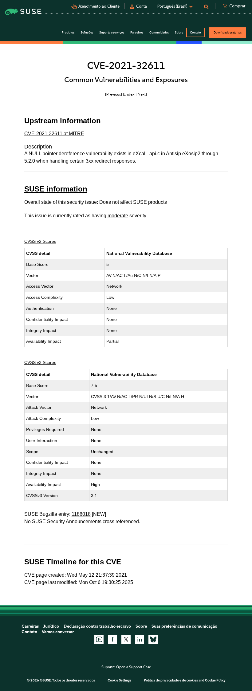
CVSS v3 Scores (40, 362)
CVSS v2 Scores (40, 241)
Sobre (141, 626)
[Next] (141, 94)
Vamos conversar (58, 631)
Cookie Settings (119, 680)
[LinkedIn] (139, 639)
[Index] (129, 94)
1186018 (81, 514)
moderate (118, 215)
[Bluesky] (153, 639)
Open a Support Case (133, 667)
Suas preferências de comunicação (184, 626)
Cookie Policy (215, 680)
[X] (126, 639)
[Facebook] (112, 639)
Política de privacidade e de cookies (171, 680)
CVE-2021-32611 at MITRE (54, 133)
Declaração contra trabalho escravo (97, 626)
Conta (141, 6)
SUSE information (55, 189)
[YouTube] (99, 639)
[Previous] (113, 94)
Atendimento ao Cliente (99, 6)
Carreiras (30, 626)
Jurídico (51, 626)
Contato (195, 32)
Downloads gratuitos (228, 32)
